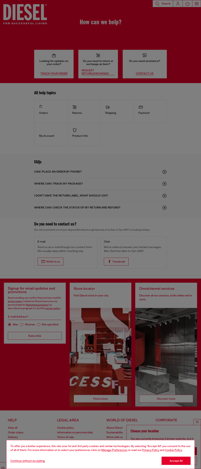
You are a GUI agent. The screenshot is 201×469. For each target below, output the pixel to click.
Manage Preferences (114, 450)
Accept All (176, 460)
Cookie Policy (173, 450)
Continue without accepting (27, 460)
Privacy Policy (150, 450)
